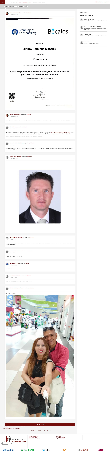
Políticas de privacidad (60, 437)
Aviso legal (58, 436)
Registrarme (99, 2)
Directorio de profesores (39, 2)
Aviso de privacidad (60, 438)
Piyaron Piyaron (13, 126)
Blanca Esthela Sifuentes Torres (16, 288)
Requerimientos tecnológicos (34, 438)
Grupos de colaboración (25, 2)
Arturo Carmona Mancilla (15, 12)
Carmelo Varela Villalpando (15, 156)
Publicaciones (13, 2)
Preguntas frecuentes (33, 437)
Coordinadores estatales (33, 436)
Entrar (107, 2)
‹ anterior (39, 430)
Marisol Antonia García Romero (16, 237)
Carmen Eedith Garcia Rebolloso (16, 143)
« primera (32, 430)
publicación (29, 12)
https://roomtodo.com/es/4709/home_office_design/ (60, 132)
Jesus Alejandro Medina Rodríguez (92, 26)
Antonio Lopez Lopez (14, 263)
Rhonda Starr (87, 34)
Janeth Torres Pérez (89, 19)
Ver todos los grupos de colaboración (11, 428)
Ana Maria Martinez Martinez (16, 251)
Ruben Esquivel (87, 41)
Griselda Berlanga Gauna (15, 275)
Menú (2, 2)
